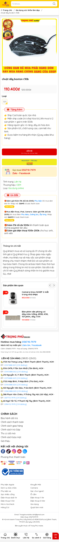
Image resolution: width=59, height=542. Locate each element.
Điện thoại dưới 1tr (9, 497)
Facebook (24, 173)
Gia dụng (34, 504)
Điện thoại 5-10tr (37, 501)
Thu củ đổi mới (8, 433)
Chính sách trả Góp (10, 429)
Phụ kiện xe (6, 491)
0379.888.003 (10, 378)
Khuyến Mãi (35, 484)
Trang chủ (7, 10)
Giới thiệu (5, 441)
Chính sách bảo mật (11, 437)
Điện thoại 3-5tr (8, 501)
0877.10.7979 (9, 397)
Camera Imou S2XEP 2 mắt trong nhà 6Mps (35, 293)
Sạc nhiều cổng (7, 494)
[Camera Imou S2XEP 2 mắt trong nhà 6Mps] (13, 298)
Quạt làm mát (36, 507)
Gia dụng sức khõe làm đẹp (28, 10)
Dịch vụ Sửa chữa (8, 488)
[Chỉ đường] (21, 397)
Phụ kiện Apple (7, 484)
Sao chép (9, 207)
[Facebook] (3, 451)
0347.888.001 (10, 365)
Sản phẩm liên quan (13, 285)
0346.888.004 (10, 384)
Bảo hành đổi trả (9, 418)
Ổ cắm (33, 494)
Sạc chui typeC (37, 491)
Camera (34, 488)
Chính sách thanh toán (12, 422)
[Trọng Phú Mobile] (5, 4)
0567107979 (33, 517)
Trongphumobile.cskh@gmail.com (31, 514)
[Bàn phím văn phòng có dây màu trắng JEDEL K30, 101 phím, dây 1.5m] (13, 318)
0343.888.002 (10, 371)
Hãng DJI (5, 507)
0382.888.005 (10, 391)
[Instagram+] (14, 451)
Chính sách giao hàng (12, 425)
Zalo (14, 173)
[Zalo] (25, 451)
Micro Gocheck (7, 504)
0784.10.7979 (9, 404)
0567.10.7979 (29, 170)
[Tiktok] (8, 451)
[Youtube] (19, 451)
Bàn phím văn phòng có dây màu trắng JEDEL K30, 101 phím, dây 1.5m (35, 314)
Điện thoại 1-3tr (37, 497)
